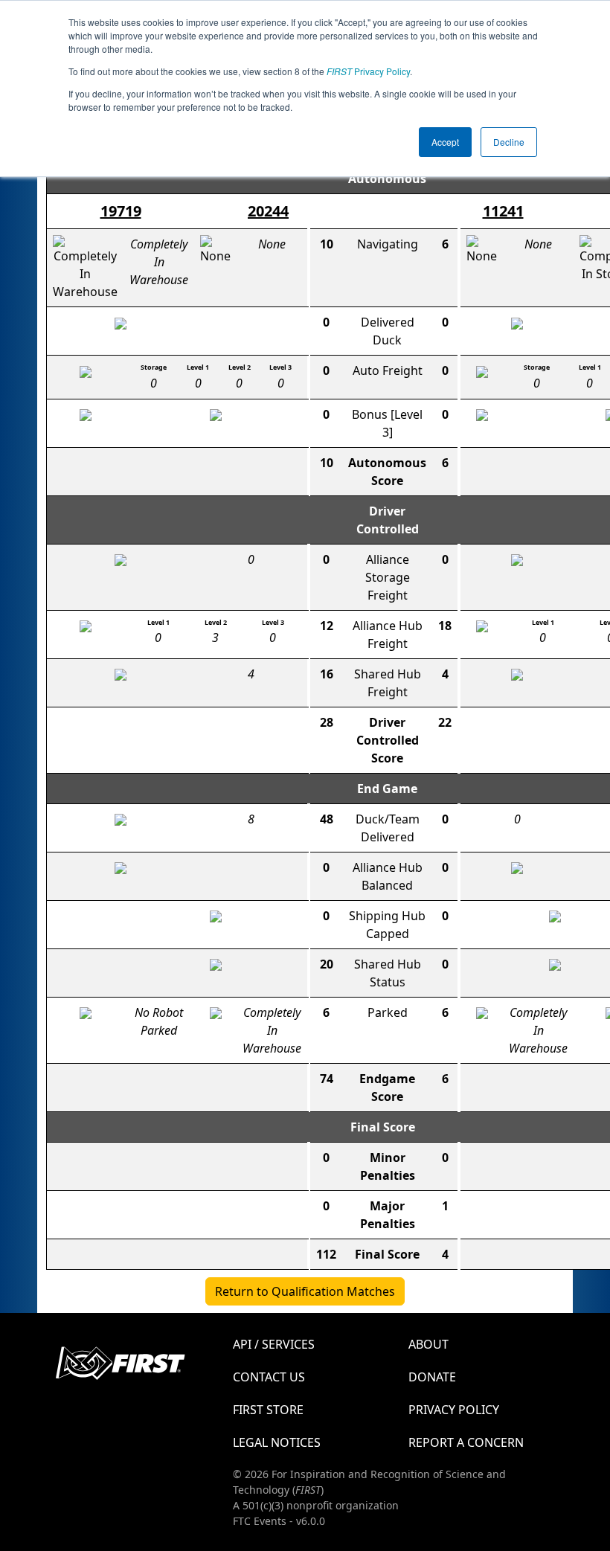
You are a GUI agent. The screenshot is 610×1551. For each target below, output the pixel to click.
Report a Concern (466, 1442)
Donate (432, 1377)
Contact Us (269, 1377)
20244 (268, 211)
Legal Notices (277, 1442)
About (428, 1344)
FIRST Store (268, 1409)
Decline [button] (508, 141)
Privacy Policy (368, 71)
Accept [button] (445, 141)
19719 (120, 211)
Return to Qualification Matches (305, 1291)
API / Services (274, 1344)
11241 (503, 211)
